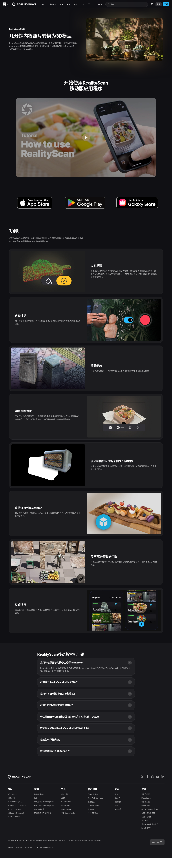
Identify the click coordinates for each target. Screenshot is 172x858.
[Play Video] (86, 137)
